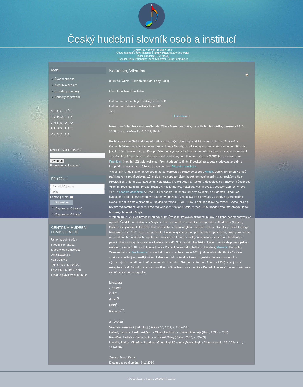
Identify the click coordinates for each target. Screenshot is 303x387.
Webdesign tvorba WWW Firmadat (153, 379)
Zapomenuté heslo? (68, 214)
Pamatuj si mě (59, 197)
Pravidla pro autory (67, 91)
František (115, 161)
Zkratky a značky (66, 84)
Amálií (209, 171)
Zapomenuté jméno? (69, 208)
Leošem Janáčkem (131, 191)
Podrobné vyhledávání (64, 165)
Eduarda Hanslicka (183, 166)
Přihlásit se (61, 202)
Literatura (180, 116)
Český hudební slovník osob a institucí (151, 39)
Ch (62, 116)
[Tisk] (247, 75)
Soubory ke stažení (67, 97)
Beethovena (139, 252)
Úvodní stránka (64, 78)
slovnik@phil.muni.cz (73, 275)
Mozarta (222, 247)
